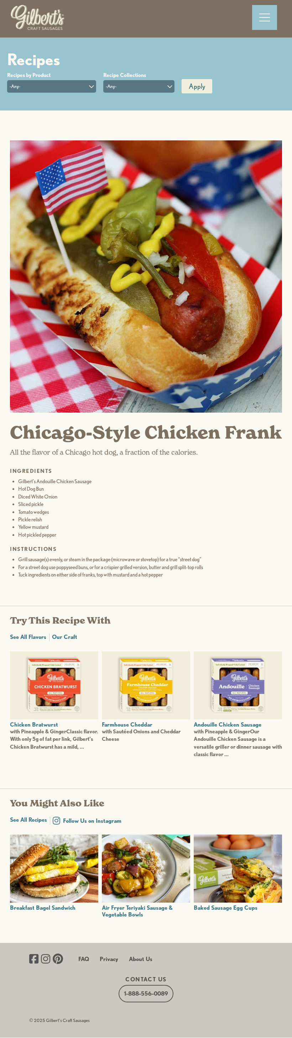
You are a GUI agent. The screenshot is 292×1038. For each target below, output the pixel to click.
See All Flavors (28, 637)
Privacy (109, 959)
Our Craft (64, 637)
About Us (140, 959)
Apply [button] (197, 86)
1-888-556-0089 (146, 993)
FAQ (83, 959)
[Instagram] (45, 960)
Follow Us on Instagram (92, 820)
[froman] (146, 411)
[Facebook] (33, 960)
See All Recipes (28, 819)
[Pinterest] (58, 960)
